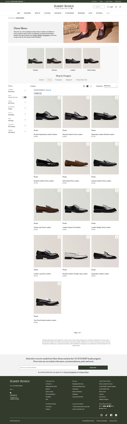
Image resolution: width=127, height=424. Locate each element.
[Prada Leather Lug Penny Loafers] (47, 251)
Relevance (107, 86)
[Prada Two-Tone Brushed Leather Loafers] (47, 297)
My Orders (94, 1)
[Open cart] (120, 7)
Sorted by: (99, 86)
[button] (94, 6)
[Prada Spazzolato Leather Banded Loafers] (105, 112)
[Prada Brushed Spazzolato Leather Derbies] (47, 112)
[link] (110, 7)
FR (13, 389)
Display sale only (13, 97)
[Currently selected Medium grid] (87, 86)
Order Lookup (109, 1)
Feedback (48, 397)
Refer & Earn (118, 1)
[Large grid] (84, 86)
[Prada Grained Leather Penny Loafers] (105, 158)
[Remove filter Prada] (40, 93)
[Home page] (63, 7)
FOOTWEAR (11, 18)
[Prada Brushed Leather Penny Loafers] (76, 112)
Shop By (37, 13)
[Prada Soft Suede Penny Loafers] (76, 158)
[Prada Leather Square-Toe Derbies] (76, 204)
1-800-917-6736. (14, 399)
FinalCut (48, 409)
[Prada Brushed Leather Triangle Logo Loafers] (76, 251)
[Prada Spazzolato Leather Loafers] (105, 251)
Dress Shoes (20, 18)
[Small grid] (91, 86)
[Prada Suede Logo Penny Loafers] (47, 204)
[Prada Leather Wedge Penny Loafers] (105, 204)
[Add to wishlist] (59, 97)
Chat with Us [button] (13, 395)
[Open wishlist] (116, 6)
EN (10, 389)
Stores (101, 1)
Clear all (48, 90)
